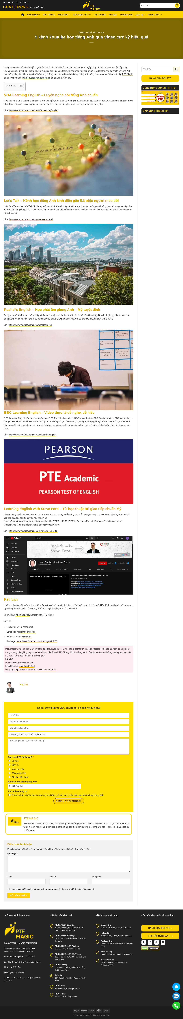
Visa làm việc (18, 769)
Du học (15, 761)
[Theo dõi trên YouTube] (163, 942)
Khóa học (63, 15)
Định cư (15, 765)
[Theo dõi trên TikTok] (156, 942)
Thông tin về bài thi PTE (91, 33)
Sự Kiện (113, 15)
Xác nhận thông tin (18, 791)
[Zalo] (176, 996)
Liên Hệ (139, 15)
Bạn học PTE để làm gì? (21, 757)
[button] (20, 86)
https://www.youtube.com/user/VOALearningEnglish (33, 110)
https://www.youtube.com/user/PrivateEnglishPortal (33, 531)
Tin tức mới (100, 15)
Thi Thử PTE (49, 15)
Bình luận (12, 854)
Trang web (96, 877)
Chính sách (154, 15)
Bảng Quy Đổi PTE (160, 78)
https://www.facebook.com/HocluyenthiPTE (36, 641)
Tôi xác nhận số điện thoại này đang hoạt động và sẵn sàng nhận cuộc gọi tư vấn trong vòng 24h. (58, 795)
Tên (9, 877)
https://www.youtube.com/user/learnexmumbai (31, 219)
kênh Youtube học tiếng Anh (35, 78)
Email (53, 877)
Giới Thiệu (32, 15)
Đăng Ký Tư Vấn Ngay (68, 801)
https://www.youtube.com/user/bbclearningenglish (32, 435)
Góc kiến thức (81, 15)
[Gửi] (177, 5)
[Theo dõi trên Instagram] (150, 942)
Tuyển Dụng (126, 15)
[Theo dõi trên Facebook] (143, 942)
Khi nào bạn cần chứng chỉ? (22, 782)
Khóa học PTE (23, 615)
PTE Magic (127, 74)
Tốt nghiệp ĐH (19, 773)
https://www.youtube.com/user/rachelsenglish (30, 325)
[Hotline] (176, 1006)
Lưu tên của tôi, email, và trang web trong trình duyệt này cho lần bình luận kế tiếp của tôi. (53, 889)
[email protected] (28, 632)
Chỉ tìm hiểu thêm (20, 777)
